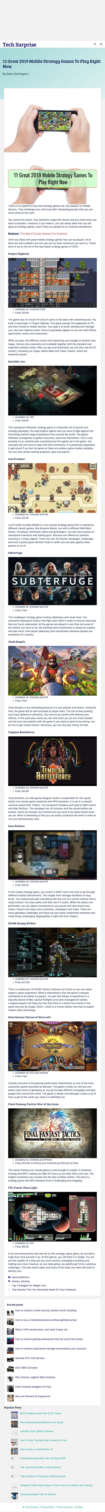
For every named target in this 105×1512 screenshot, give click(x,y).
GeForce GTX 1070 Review (29, 1358)
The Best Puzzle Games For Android (43, 233)
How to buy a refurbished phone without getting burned (46, 1320)
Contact (78, 1507)
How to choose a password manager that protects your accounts (51, 1348)
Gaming (25, 1281)
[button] (95, 44)
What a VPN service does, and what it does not (41, 1329)
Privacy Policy (47, 1507)
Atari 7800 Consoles (26, 1367)
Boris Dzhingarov (18, 73)
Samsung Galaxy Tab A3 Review (38, 1494)
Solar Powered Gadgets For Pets (33, 1386)
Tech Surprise (19, 44)
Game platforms (21, 1277)
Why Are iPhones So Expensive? (32, 1396)
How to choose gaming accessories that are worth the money (49, 1339)
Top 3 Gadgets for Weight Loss (29, 1285)
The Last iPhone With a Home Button (40, 1467)
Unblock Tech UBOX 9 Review (36, 1431)
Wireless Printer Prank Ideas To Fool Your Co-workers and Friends (56, 1485)
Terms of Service (64, 1507)
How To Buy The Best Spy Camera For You (43, 1440)
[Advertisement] (52, 20)
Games (16, 1281)
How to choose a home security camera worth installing (45, 1310)
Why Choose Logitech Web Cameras (35, 1377)
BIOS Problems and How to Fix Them (40, 1413)
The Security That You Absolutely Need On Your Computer (44, 1289)
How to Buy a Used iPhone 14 (36, 1449)
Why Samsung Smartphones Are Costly (41, 1422)
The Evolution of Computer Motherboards (43, 1476)
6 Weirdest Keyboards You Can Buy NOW (42, 1458)
